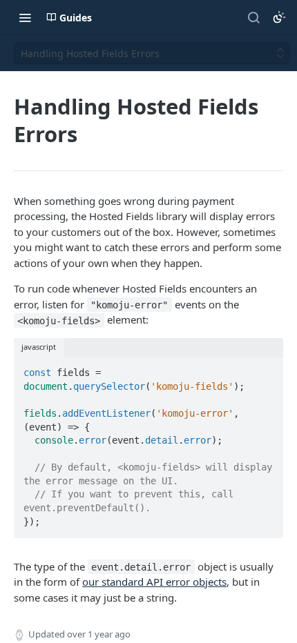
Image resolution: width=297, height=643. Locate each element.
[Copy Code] (267, 368)
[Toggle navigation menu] (25, 17)
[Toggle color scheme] (279, 17)
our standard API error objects (154, 581)
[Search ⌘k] (253, 17)
